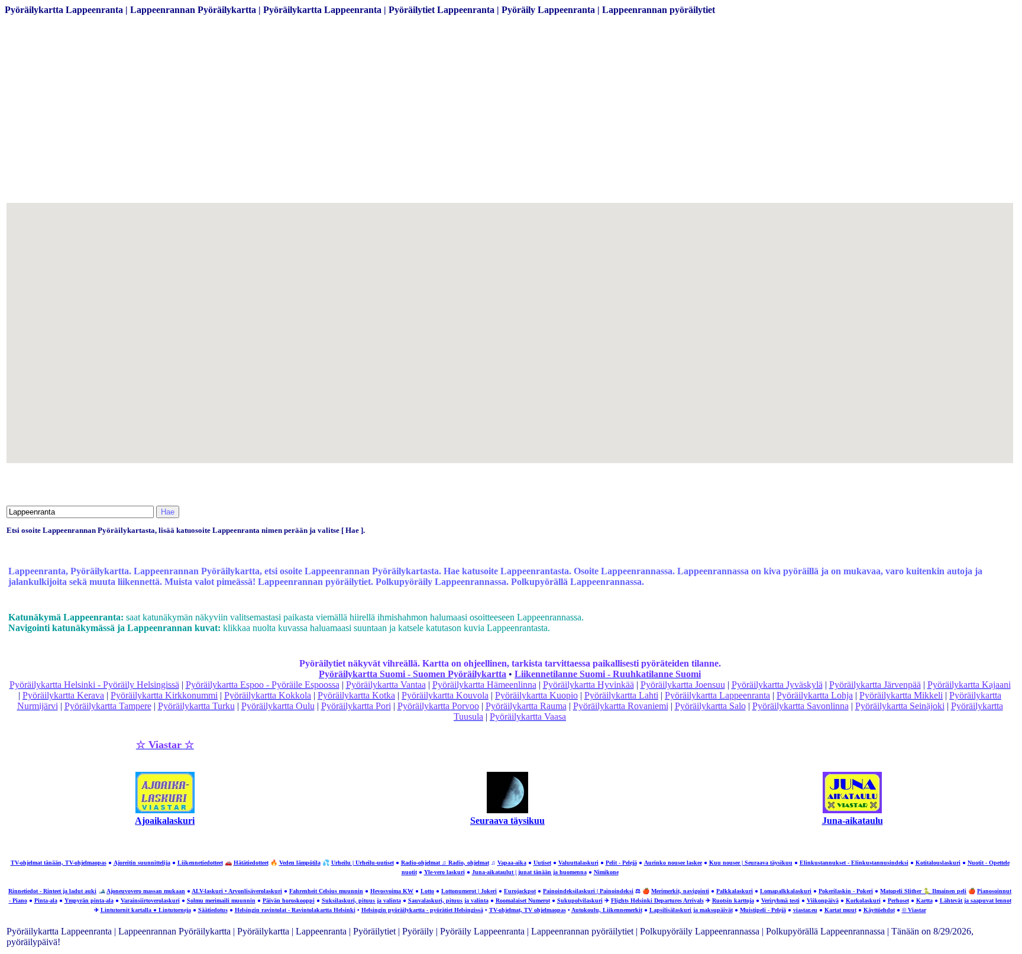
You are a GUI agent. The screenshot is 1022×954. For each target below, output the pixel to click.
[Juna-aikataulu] (852, 810)
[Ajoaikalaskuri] (165, 810)
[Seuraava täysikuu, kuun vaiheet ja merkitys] (507, 810)
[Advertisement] (359, 118)
